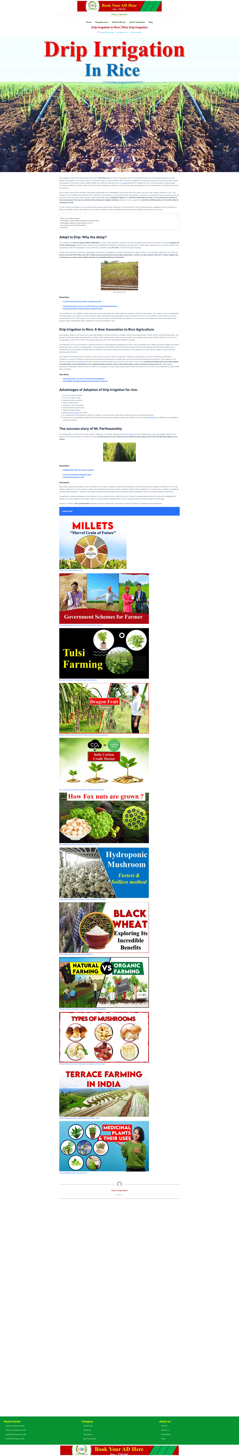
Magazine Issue (101, 22)
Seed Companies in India (75, 477)
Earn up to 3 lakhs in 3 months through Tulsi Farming (78, 680)
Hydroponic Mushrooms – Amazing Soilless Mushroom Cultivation (82, 899)
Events (163, 1439)
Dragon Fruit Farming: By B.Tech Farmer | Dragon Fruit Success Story (83, 735)
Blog (151, 22)
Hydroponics (88, 1434)
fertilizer (153, 417)
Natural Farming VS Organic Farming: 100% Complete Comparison (82, 1009)
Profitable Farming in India (15, 1439)
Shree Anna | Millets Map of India (71, 570)
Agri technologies (136, 32)
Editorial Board (118, 22)
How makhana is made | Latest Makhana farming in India (79, 844)
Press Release (166, 1434)
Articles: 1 (119, 1194)
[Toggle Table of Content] (176, 215)
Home (88, 22)
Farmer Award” (129, 434)
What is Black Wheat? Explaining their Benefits (75, 954)
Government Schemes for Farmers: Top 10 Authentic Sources (80, 625)
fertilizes (80, 362)
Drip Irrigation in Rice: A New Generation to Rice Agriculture (79, 220)
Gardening (87, 1430)
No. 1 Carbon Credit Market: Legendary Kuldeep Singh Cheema (81, 789)
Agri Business (88, 1426)
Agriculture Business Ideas (15, 1426)
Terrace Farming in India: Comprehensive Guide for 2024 (79, 1118)
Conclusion (64, 227)
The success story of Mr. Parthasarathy (73, 225)
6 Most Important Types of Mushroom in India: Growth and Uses (82, 1064)
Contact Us (165, 1430)
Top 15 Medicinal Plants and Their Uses (73, 1173)
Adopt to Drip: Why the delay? (70, 218)
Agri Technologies (89, 1439)
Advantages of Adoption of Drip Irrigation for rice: (76, 223)
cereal (124, 183)
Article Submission (137, 22)
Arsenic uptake (74, 413)
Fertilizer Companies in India (16, 1430)
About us (164, 1426)
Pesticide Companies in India (16, 1434)
